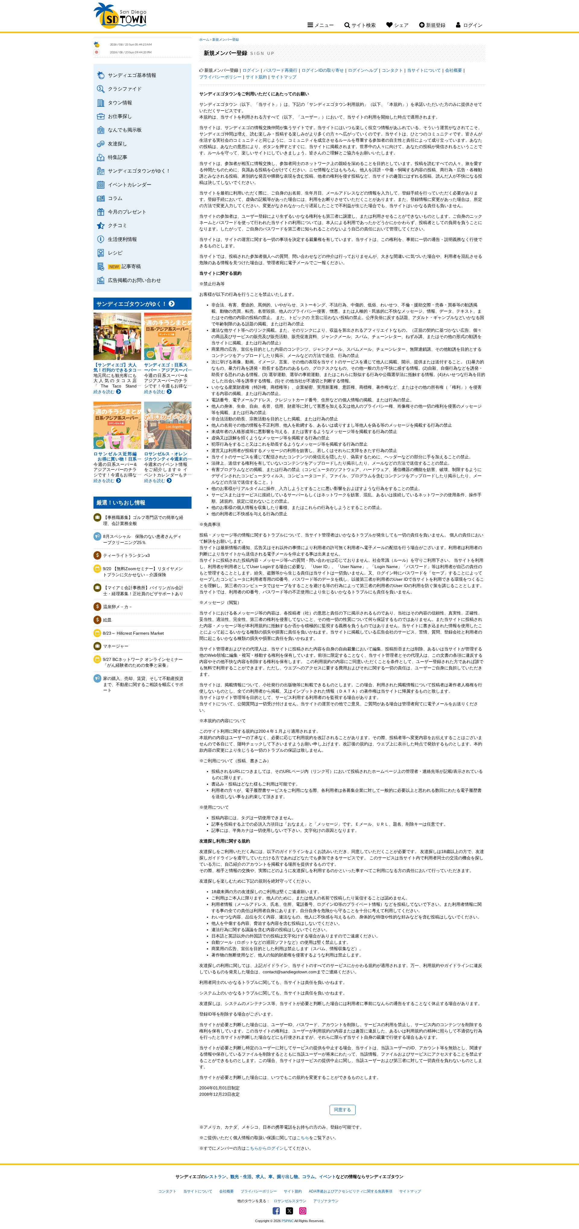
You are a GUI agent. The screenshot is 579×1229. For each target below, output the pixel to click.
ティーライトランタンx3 (126, 555)
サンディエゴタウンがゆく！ (139, 170)
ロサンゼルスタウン (290, 1201)
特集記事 (117, 157)
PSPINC (288, 1221)
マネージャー (115, 646)
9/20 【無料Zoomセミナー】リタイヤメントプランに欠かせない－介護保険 (143, 571)
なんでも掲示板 (125, 129)
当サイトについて (424, 70)
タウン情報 (120, 102)
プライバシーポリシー (220, 76)
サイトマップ (283, 76)
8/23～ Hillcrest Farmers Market (133, 633)
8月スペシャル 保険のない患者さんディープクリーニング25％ (142, 539)
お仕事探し (120, 116)
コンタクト (392, 70)
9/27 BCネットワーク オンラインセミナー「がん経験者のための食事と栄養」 (143, 662)
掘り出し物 (287, 1176)
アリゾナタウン (326, 1201)
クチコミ (117, 225)
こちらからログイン (265, 1148)
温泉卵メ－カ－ (118, 606)
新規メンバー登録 (225, 39)
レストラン (215, 1176)
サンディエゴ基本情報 (132, 75)
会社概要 (453, 70)
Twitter (289, 1211)
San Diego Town (119, 17)
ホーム (204, 39)
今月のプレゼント (127, 211)
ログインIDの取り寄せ (323, 70)
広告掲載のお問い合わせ (134, 280)
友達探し (117, 143)
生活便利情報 (122, 239)
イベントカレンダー (129, 184)
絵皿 (107, 620)
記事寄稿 (131, 266)
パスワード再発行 (280, 70)
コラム (115, 198)
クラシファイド (125, 88)
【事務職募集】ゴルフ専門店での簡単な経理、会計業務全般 (143, 520)
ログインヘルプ (363, 70)
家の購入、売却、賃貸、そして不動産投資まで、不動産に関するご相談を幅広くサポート (143, 684)
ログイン (250, 70)
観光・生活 (241, 1176)
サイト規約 (256, 76)
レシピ (115, 252)
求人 (260, 1176)
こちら (302, 1137)
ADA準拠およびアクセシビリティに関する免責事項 (350, 1191)
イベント (327, 1176)
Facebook (276, 1211)
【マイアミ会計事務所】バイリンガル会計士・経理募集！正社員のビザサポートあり (143, 590)
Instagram (302, 1211)
